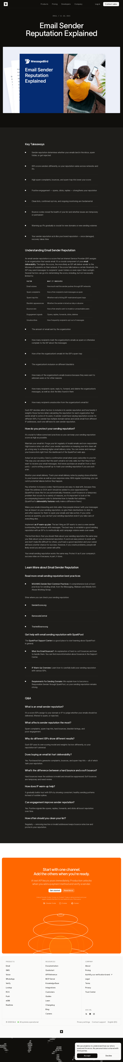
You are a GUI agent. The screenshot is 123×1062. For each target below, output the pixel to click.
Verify (8, 983)
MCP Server (50, 979)
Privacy (88, 988)
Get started (55, 890)
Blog (47, 1009)
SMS (8, 970)
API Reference (51, 975)
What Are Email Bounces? (43, 651)
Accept (87, 1056)
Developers (66, 4)
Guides (48, 996)
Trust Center (90, 992)
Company (78, 4)
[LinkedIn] (90, 1014)
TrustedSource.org (40, 626)
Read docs (68, 890)
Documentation (52, 966)
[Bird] (6, 4)
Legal (87, 979)
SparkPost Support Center (40, 640)
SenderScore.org (39, 605)
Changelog (50, 1005)
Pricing (55, 4)
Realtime (9, 1005)
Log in (97, 4)
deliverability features (45, 501)
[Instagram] (94, 1014)
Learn (48, 1001)
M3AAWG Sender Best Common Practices (50, 584)
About (87, 966)
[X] (86, 1014)
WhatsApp (10, 979)
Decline (109, 1056)
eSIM (8, 1001)
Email (8, 966)
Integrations (50, 988)
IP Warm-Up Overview (41, 668)
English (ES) (112, 1022)
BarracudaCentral (39, 616)
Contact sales (111, 4)
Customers (50, 992)
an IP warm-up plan (42, 524)
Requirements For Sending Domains (47, 681)
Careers (49, 1014)
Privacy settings (83, 1022)
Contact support (99, 1022)
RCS (7, 992)
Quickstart (50, 970)
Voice (8, 975)
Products (44, 4)
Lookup (9, 988)
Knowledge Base (52, 983)
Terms (87, 983)
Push (8, 996)
